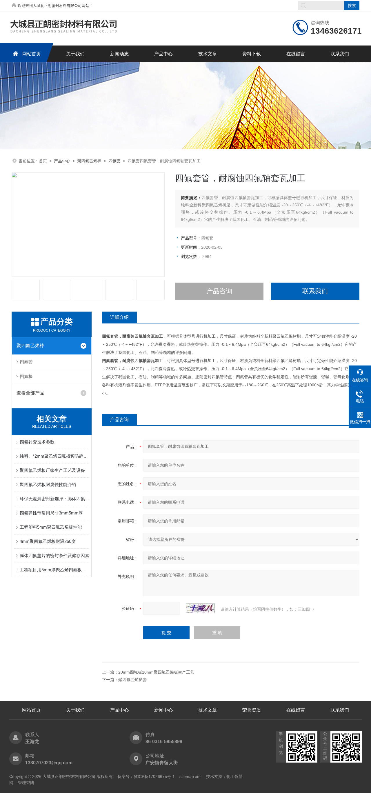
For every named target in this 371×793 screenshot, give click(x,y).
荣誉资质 (251, 709)
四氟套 (114, 161)
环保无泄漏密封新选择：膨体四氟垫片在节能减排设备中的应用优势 (54, 498)
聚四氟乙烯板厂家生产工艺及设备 (52, 470)
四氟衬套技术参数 (37, 441)
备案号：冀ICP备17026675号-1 (146, 776)
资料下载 (251, 53)
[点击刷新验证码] (200, 608)
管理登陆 (26, 782)
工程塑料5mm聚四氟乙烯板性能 (51, 527)
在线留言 (295, 53)
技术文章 (207, 53)
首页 (43, 161)
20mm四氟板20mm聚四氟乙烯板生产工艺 (156, 672)
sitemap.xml (190, 776)
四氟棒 (26, 376)
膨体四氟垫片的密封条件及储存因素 (54, 555)
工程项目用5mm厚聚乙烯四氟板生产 (54, 569)
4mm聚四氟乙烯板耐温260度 (48, 541)
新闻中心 (163, 709)
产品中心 (163, 53)
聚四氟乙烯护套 (132, 679)
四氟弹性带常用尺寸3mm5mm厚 (51, 512)
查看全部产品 (30, 392)
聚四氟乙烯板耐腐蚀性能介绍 (48, 484)
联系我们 (339, 53)
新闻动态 (119, 53)
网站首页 (31, 53)
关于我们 (75, 53)
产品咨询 (219, 291)
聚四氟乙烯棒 (89, 161)
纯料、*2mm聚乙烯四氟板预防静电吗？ (54, 456)
